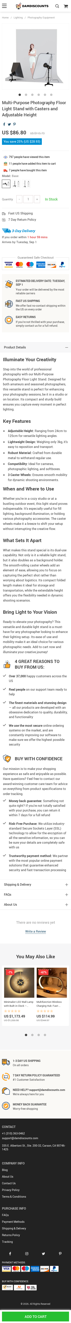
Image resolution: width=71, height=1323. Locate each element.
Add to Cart (36, 1316)
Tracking (7, 1242)
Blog (5, 1170)
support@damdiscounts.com (20, 1138)
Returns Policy (11, 1235)
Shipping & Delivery (14, 1228)
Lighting (18, 17)
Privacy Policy (11, 1190)
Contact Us (9, 1183)
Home (5, 17)
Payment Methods (13, 1222)
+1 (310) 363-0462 (13, 1133)
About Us (7, 1176)
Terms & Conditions (14, 1196)
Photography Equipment (41, 17)
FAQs (5, 1215)
